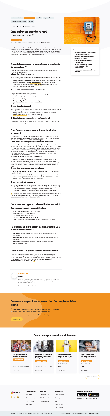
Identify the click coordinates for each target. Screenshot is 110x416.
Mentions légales (65, 413)
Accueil (13, 26)
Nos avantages (30, 404)
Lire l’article (16, 370)
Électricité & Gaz (44, 394)
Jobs (56, 401)
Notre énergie (30, 401)
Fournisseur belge (31, 398)
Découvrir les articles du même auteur (30, 286)
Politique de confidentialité (79, 413)
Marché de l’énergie (29, 18)
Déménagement (59, 398)
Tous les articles (92, 377)
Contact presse (59, 404)
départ (21, 185)
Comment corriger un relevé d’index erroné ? (83, 61)
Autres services (44, 401)
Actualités (39, 18)
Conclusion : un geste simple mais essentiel (85, 70)
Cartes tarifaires (59, 394)
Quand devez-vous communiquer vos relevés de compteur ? (85, 53)
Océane (22, 366)
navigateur (94, 398)
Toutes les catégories (17, 18)
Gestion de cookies (94, 413)
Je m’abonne (17, 319)
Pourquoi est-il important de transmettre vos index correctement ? (83, 66)
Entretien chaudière (45, 398)
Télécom (31, 21)
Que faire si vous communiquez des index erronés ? (84, 57)
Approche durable (48, 18)
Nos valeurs (29, 394)
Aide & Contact (59, 407)
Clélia (38, 42)
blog (35, 261)
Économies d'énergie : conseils (19, 21)
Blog (20, 26)
